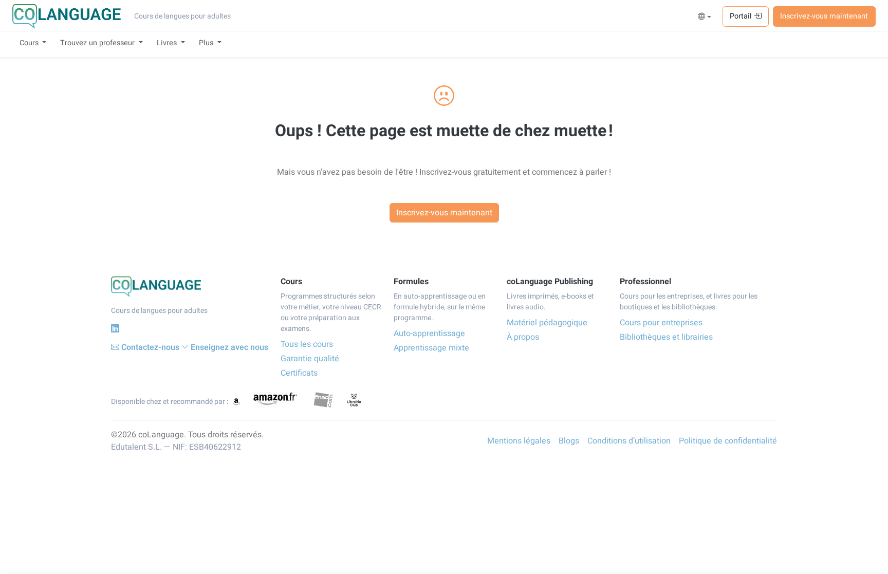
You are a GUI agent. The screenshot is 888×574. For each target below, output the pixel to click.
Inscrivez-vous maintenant (824, 16)
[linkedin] (115, 328)
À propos (523, 337)
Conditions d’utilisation (629, 441)
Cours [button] (30, 43)
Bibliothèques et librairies (666, 337)
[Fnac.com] (323, 400)
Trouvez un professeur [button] (98, 43)
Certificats (299, 373)
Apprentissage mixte (431, 348)
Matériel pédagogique (547, 323)
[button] (704, 17)
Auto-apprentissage (429, 333)
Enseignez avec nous (229, 347)
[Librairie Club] (354, 400)
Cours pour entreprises (661, 323)
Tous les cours (307, 344)
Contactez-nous (150, 347)
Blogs (569, 441)
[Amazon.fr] (274, 400)
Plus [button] (207, 43)
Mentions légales (518, 441)
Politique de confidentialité (728, 441)
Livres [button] (168, 43)
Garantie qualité (310, 359)
